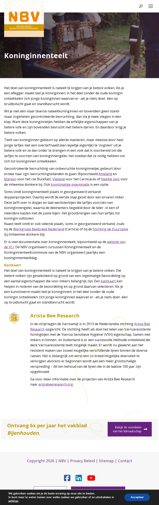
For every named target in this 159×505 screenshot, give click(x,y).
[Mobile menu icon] (151, 6)
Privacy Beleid (82, 460)
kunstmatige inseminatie (70, 184)
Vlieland (58, 179)
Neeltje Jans (110, 179)
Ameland (105, 174)
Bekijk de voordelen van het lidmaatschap (127, 429)
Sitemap (106, 460)
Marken (10, 179)
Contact (125, 460)
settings (13, 501)
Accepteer (137, 497)
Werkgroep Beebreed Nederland (38, 229)
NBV (62, 460)
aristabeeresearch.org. (55, 384)
